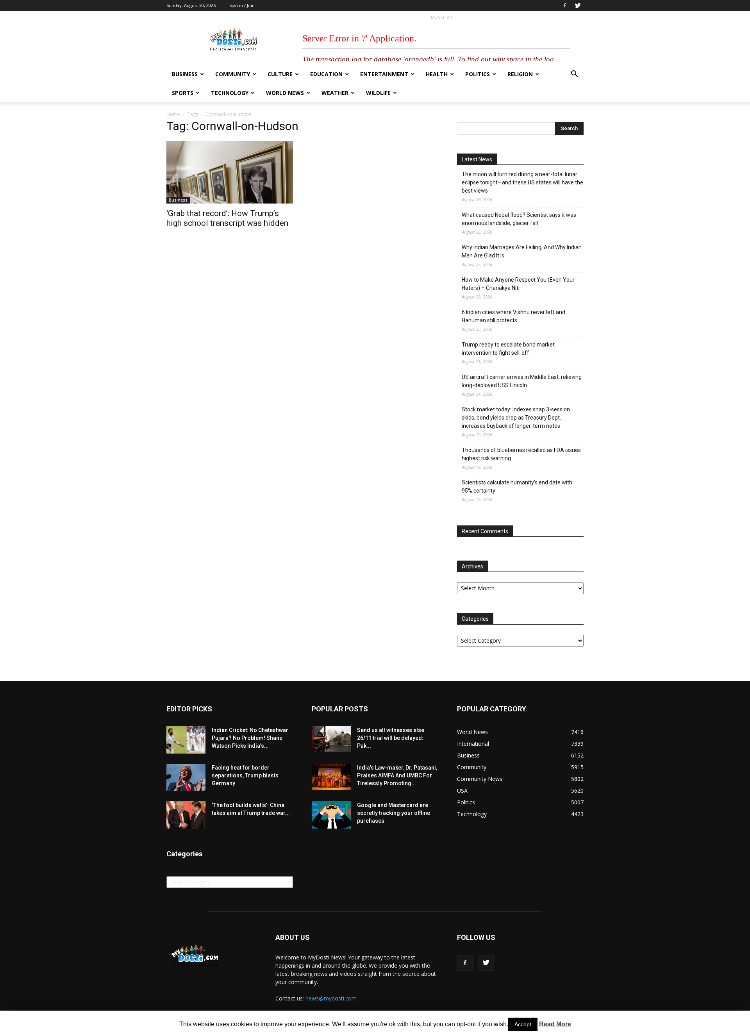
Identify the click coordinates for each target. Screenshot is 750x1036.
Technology (229, 92)
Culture (280, 74)
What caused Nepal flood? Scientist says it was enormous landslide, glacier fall (519, 219)
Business (185, 74)
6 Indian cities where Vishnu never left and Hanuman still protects (513, 316)
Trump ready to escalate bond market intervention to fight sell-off (508, 348)
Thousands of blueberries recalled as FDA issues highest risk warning (521, 454)
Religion (520, 74)
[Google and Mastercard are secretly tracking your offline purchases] (331, 815)
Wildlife (378, 92)
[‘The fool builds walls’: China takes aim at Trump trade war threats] (185, 815)
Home (173, 114)
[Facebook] (565, 5)
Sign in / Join (242, 5)
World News (285, 92)
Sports (182, 92)
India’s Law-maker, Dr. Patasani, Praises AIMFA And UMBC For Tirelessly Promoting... (397, 775)
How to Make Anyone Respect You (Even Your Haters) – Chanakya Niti (518, 284)
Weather (334, 92)
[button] (574, 75)
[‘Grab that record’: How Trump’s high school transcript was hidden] (229, 172)
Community (232, 74)
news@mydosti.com (331, 998)
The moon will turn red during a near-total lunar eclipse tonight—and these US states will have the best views (522, 182)
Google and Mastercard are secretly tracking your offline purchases (393, 813)
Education (326, 74)
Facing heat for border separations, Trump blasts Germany (245, 775)
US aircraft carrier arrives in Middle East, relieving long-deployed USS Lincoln (522, 381)
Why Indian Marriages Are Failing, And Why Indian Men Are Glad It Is (522, 251)
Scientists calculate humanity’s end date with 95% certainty (517, 486)
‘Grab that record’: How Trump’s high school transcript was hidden (227, 218)
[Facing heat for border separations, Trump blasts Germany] (185, 777)
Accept (522, 1024)
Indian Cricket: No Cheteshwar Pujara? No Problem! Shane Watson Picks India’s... (250, 738)
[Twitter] (578, 5)
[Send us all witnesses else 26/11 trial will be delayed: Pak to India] (331, 739)
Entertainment (384, 74)
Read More (555, 1024)
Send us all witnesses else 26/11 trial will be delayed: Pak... (390, 738)
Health (437, 74)
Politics (477, 74)
